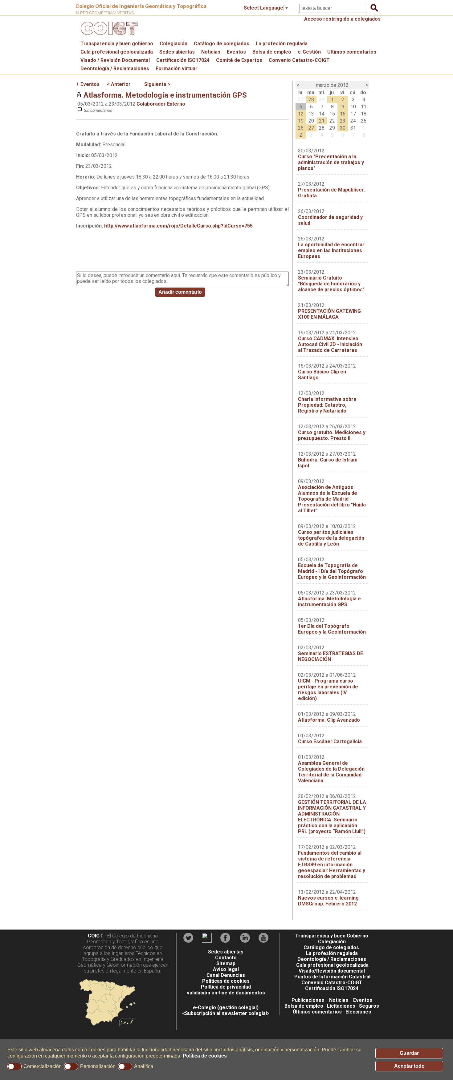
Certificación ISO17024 (183, 60)
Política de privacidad (226, 987)
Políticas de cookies (226, 981)
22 (332, 121)
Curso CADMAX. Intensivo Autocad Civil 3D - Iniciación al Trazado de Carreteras (330, 344)
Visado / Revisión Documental (115, 60)
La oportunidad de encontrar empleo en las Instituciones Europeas (331, 250)
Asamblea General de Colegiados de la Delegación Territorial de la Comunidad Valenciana (331, 772)
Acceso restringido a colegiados (342, 19)
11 (363, 107)
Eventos (236, 52)
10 (353, 107)
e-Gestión (309, 52)
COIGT (95, 936)
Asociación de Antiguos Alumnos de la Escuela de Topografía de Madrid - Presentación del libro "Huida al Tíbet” (332, 499)
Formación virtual (176, 68)
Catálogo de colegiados (221, 43)
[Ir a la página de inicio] (108, 36)
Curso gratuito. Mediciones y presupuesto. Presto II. (331, 435)
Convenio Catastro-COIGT (299, 60)
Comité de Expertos (239, 60)
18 (363, 114)
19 (301, 121)
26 (301, 128)
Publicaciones (308, 1000)
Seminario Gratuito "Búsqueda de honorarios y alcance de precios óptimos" (331, 283)
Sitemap (225, 963)
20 (311, 121)
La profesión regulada (282, 43)
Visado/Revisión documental (332, 971)
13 (311, 114)
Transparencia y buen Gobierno (331, 936)
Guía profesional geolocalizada (116, 52)
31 (353, 128)
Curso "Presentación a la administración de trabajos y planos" (331, 162)
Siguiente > (157, 84)
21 (321, 121)
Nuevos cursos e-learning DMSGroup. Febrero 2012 (328, 901)
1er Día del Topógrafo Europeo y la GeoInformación (332, 629)
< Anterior (119, 84)
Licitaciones (341, 1006)
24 (353, 121)
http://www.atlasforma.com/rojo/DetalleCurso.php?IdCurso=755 (178, 226)
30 (342, 128)
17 (353, 114)
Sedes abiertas (177, 52)
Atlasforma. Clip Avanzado (329, 720)
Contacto (226, 958)
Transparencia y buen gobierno (116, 43)
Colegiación (173, 43)
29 (321, 100)
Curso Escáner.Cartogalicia (330, 741)
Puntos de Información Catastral (332, 977)
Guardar (409, 1053)
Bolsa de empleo (271, 52)
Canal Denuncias (225, 975)
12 (301, 114)
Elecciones (358, 1012)
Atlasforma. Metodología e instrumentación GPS (165, 95)
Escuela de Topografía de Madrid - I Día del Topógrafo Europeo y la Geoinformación (332, 571)
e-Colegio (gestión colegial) (226, 1007)
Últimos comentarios (317, 1012)
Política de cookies (205, 1055)
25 (363, 121)
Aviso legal (226, 969)
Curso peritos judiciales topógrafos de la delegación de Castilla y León (331, 538)
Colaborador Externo (161, 104)
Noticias (210, 52)
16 (342, 114)
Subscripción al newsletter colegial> (227, 1013)
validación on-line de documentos (226, 993)
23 (342, 121)
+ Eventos (88, 84)
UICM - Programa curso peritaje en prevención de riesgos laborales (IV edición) (328, 689)
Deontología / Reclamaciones (114, 68)
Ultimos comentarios (351, 52)
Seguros (369, 1006)
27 (301, 100)
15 (332, 114)
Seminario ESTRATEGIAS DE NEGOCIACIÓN (330, 656)
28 (311, 100)
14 (321, 114)
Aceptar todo (409, 1066)
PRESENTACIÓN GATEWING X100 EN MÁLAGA (329, 314)
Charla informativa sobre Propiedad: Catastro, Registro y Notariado (327, 405)
